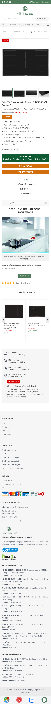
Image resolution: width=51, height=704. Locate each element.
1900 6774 (12, 648)
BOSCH (16, 109)
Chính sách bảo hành (10, 457)
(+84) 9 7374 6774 (15, 621)
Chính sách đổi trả (9, 450)
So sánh (6, 117)
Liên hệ (39, 25)
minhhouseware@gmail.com (18, 521)
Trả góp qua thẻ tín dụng (11, 484)
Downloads (25, 193)
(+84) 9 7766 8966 (15, 611)
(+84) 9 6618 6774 (15, 602)
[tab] (25, 180)
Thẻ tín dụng (7, 481)
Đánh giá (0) (25, 189)
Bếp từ (32, 32)
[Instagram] (4, 2)
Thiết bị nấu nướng (19, 32)
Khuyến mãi (6, 431)
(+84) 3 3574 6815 (15, 584)
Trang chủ (5, 32)
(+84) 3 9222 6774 (15, 630)
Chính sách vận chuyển (11, 465)
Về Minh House (34, 2)
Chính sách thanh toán (11, 461)
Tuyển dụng (6, 434)
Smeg (20, 25)
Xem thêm (24, 276)
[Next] (43, 60)
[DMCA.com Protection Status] (9, 556)
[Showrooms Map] (6, 700)
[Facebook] (2, 2)
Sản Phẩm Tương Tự (25, 292)
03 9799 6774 (12, 517)
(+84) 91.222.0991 (15, 593)
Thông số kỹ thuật (25, 184)
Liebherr (12, 25)
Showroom (45, 2)
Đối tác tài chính (8, 488)
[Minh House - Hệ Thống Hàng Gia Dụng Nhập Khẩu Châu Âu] (25, 10)
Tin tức (4, 427)
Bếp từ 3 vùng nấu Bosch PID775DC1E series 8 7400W (11, 326)
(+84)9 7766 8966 (21, 507)
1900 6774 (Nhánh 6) (16, 662)
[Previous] (6, 60)
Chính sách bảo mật (10, 454)
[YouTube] (10, 2)
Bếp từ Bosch (42, 32)
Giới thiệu (5, 423)
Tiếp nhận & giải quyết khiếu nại (14, 468)
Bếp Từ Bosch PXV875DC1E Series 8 (36, 325)
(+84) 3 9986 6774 (15, 575)
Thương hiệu (29, 25)
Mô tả (25, 180)
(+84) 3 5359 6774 (15, 639)
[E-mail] (7, 2)
